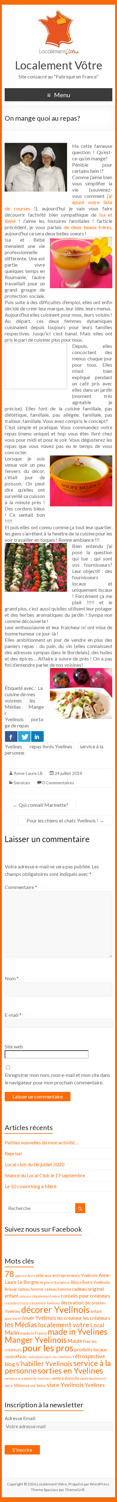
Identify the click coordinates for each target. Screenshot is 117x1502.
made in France (33, 1333)
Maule (75, 1341)
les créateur (69, 1318)
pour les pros (47, 1347)
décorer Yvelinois (55, 1309)
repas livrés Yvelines (51, 746)
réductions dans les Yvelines (49, 1357)
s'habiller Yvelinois (44, 1363)
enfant (96, 1311)
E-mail (13, 1015)
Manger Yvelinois (36, 1340)
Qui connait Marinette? (40, 805)
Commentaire (21, 887)
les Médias (20, 703)
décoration (72, 1302)
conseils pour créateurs (85, 1296)
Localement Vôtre (58, 65)
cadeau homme (57, 1289)
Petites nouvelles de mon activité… (41, 1142)
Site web (14, 1046)
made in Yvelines (77, 1332)
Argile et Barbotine (55, 1282)
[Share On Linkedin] (37, 736)
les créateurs (96, 1318)
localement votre (63, 1325)
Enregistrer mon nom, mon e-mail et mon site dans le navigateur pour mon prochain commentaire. (57, 1078)
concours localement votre (39, 1296)
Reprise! (13, 1153)
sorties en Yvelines (70, 1370)
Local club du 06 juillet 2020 (34, 1164)
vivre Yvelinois (65, 1384)
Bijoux (76, 1282)
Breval (11, 1289)
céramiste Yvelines (45, 1303)
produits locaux (90, 1349)
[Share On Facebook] (11, 736)
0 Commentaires (58, 782)
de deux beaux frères (87, 227)
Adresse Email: (20, 1418)
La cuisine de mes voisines (24, 694)
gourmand (13, 1318)
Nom (12, 978)
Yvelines (95, 1385)
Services (22, 782)
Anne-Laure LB (28, 773)
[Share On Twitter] (24, 736)
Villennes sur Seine (30, 1385)
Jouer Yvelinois (39, 1317)
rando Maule (16, 1356)
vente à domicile (65, 1378)
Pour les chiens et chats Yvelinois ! (65, 820)
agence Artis (25, 1275)
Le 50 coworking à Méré (30, 1186)
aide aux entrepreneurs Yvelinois (67, 1275)
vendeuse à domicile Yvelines (28, 1378)
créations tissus (17, 1303)
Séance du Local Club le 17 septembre (45, 1175)
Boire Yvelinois (96, 1282)
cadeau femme (30, 1289)
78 (9, 1274)
